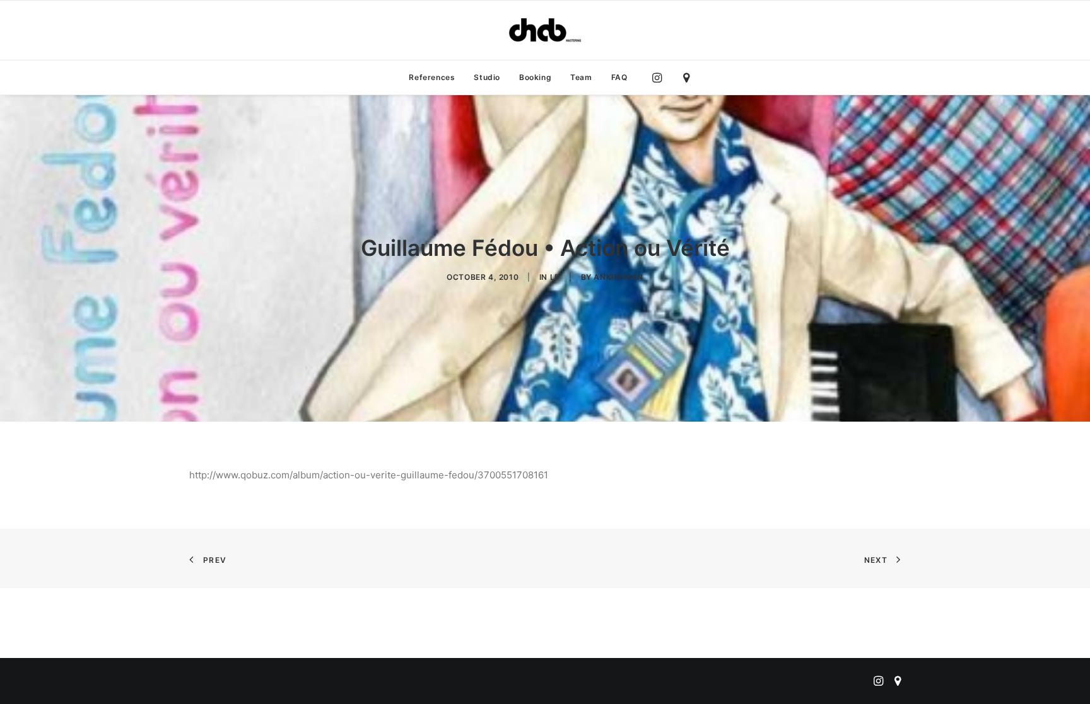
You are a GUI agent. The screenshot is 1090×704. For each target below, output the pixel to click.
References (432, 77)
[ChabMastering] (545, 30)
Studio (487, 77)
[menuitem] (432, 78)
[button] (660, 78)
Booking (535, 77)
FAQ (619, 77)
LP (555, 277)
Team (581, 77)
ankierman (618, 277)
